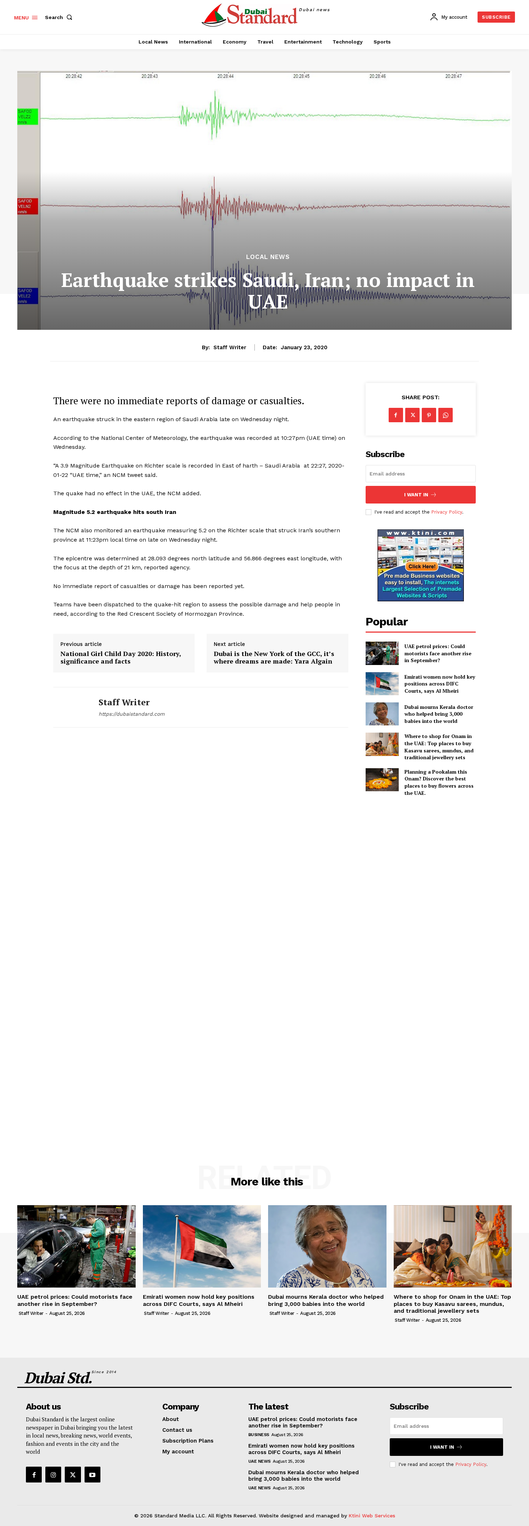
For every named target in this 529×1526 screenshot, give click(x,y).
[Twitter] (412, 415)
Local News (268, 257)
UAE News (259, 1461)
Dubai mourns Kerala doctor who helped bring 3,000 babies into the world (438, 713)
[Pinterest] (429, 415)
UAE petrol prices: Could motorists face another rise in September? (437, 653)
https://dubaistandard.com (131, 714)
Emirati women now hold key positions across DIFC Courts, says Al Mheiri (439, 683)
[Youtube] (92, 1474)
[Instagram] (53, 1474)
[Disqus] (200, 839)
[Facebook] (396, 415)
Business (258, 1434)
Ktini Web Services (372, 1515)
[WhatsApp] (445, 415)
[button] (60, 17)
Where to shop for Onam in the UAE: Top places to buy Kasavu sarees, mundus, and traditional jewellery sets (439, 747)
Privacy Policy (446, 512)
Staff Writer (229, 347)
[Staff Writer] (70, 707)
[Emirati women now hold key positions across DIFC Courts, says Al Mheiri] (382, 683)
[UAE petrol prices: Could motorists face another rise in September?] (382, 653)
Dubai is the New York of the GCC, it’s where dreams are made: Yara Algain (274, 657)
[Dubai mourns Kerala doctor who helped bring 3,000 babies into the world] (382, 713)
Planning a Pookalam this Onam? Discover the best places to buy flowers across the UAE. (439, 782)
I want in (416, 494)
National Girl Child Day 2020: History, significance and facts (120, 657)
